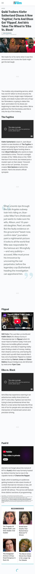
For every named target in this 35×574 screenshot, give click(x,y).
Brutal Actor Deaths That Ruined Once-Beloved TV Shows (23, 531)
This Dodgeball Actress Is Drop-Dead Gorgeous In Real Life (9, 557)
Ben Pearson (7, 33)
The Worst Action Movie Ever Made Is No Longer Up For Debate (25, 557)
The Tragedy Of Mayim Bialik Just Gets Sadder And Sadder (9, 530)
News (3, 8)
